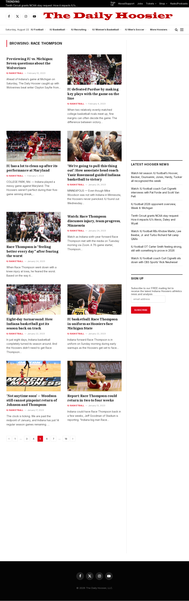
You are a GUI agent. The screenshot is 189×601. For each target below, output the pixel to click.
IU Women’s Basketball (105, 29)
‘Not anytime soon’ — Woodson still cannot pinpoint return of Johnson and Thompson (31, 400)
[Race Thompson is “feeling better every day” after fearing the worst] (33, 227)
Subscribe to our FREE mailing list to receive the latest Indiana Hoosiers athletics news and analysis (156, 291)
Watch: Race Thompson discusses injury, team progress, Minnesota (94, 221)
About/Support (126, 3)
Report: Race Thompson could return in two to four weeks (92, 398)
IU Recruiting (78, 29)
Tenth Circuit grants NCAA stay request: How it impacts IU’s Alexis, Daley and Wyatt (42, 5)
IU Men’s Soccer (134, 29)
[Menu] (181, 30)
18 (66, 438)
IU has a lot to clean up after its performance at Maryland (31, 168)
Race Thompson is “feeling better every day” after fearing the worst (32, 251)
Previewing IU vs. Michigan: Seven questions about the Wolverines (29, 63)
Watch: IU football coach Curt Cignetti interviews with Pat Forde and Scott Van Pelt (155, 192)
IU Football (37, 29)
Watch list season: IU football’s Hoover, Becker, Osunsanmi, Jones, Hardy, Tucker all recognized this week (156, 177)
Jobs (140, 3)
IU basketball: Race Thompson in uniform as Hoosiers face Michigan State (92, 323)
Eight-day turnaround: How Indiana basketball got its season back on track (29, 323)
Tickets (150, 3)
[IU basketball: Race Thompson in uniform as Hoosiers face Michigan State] (94, 299)
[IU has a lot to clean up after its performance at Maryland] (33, 146)
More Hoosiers (158, 29)
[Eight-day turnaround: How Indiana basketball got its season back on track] (33, 299)
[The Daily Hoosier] (108, 16)
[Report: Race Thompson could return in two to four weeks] (94, 376)
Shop (162, 3)
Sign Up (113, 3)
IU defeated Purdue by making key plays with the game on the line (93, 93)
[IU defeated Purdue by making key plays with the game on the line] (94, 69)
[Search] (176, 30)
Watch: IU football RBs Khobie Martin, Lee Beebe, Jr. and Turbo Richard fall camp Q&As (156, 235)
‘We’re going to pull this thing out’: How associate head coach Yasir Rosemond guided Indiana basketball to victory (94, 172)
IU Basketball (57, 29)
